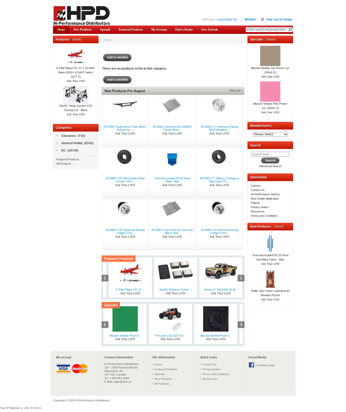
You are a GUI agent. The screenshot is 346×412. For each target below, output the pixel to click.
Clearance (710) (73, 136)
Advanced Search (270, 166)
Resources (257, 211)
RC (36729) (69, 150)
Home (61, 29)
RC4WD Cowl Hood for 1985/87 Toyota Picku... (172, 128)
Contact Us (258, 189)
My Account (159, 29)
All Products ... (65, 163)
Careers (256, 185)
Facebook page (265, 365)
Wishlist (250, 19)
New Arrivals (209, 29)
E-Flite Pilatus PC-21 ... (130, 289)
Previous (107, 278)
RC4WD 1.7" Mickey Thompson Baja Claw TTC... (219, 180)
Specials (105, 29)
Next (238, 278)
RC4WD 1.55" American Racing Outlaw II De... (125, 231)
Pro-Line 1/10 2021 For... (170, 335)
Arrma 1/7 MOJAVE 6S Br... (221, 289)
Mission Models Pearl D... (125, 335)
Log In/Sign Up (227, 19)
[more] (76, 39)
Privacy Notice (260, 207)
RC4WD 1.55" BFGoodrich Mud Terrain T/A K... (125, 180)
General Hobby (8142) (77, 143)
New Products (82, 29)
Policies (255, 202)
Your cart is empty (279, 19)
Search (255, 145)
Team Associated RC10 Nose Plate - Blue (172, 180)
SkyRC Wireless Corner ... (175, 289)
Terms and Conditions (264, 215)
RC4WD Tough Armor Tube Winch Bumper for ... (125, 128)
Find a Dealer (184, 29)
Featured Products (131, 29)
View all (234, 90)
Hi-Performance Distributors (92, 400)
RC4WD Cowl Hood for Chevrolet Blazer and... (172, 231)
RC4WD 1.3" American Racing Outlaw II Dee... (219, 231)
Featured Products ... (69, 159)
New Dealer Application (265, 198)
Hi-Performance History (265, 194)
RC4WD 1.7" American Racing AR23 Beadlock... (219, 128)
